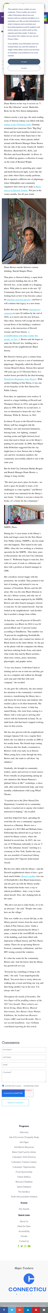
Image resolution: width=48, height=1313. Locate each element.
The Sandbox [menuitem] (24, 1191)
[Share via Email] (44, 1310)
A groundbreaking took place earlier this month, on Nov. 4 (21, 335)
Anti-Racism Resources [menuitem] (24, 1147)
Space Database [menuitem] (24, 1186)
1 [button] (18, 1294)
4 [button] (29, 1294)
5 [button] (32, 1294)
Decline (24, 68)
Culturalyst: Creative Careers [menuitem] (24, 1162)
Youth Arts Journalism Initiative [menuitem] (24, 1196)
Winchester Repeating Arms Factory (20, 378)
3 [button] (25, 1294)
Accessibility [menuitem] (24, 1231)
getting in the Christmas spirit (17, 124)
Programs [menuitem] (24, 1126)
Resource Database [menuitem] (24, 1181)
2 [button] (21, 1294)
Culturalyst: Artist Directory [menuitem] (24, 1157)
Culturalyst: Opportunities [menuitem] (24, 1167)
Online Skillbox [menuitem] (24, 1177)
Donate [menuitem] (24, 1236)
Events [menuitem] (24, 1203)
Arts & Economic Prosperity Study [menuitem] (24, 1137)
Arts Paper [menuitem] (24, 1142)
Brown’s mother (29, 876)
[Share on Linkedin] (28, 1310)
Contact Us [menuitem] (24, 1241)
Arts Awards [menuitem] (24, 1209)
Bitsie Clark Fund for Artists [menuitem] (24, 1152)
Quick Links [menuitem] (24, 1215)
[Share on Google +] (20, 1310)
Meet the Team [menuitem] (24, 1226)
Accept (24, 62)
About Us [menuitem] (24, 1221)
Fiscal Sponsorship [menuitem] (24, 1172)
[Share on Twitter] (12, 1310)
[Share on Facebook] (4, 1310)
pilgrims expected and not (18, 299)
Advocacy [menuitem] (24, 1132)
